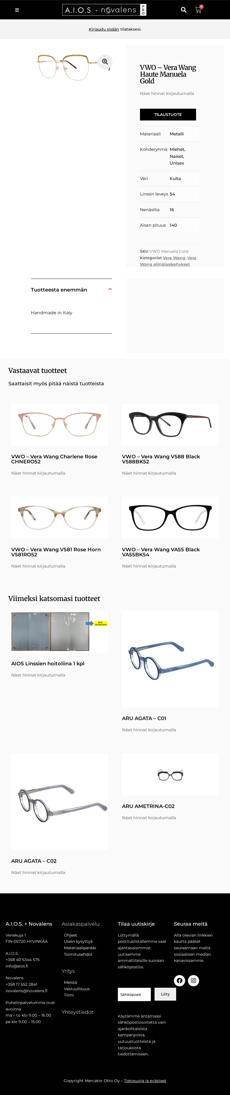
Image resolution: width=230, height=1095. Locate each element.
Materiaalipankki (79, 947)
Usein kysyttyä (77, 941)
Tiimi (69, 995)
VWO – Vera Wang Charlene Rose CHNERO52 (54, 459)
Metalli (177, 133)
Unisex (177, 163)
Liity (165, 994)
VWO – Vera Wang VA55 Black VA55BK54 (161, 552)
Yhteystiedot (77, 1012)
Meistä (69, 982)
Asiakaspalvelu (81, 924)
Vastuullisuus (76, 988)
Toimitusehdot (77, 954)
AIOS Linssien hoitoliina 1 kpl (47, 664)
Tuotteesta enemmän (59, 290)
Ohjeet (69, 935)
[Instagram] (193, 980)
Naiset (176, 156)
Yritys (68, 971)
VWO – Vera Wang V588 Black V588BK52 (161, 459)
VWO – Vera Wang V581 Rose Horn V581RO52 (56, 552)
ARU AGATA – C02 (33, 861)
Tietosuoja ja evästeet (145, 1080)
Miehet (177, 149)
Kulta (175, 178)
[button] (183, 10)
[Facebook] (179, 980)
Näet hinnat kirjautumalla (167, 93)
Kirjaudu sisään (104, 29)
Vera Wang (174, 257)
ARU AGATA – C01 (144, 718)
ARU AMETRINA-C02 (148, 806)
